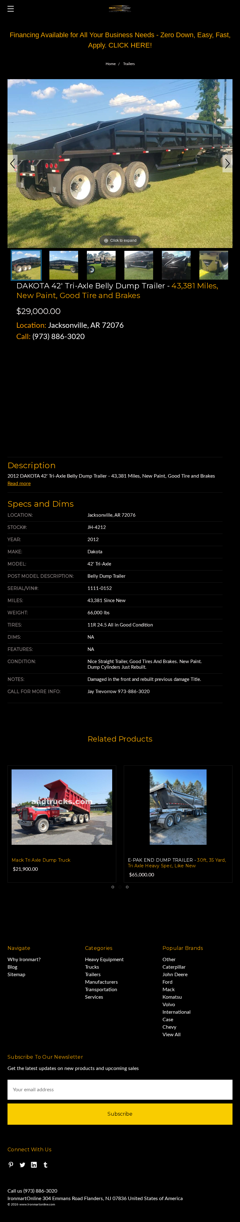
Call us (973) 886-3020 (32, 1191)
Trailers (93, 974)
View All (171, 1034)
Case (167, 1019)
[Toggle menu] (8, 8)
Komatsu (172, 997)
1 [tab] (113, 887)
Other (169, 959)
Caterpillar (174, 967)
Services (94, 997)
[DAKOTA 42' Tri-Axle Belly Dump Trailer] (138, 265)
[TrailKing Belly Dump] (101, 265)
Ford (167, 982)
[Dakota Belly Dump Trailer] (63, 265)
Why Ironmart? (24, 959)
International (176, 1012)
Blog (12, 967)
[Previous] (13, 163)
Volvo (168, 1004)
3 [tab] (127, 887)
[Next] (227, 163)
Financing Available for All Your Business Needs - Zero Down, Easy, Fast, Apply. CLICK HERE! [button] (120, 40)
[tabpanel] (93, 824)
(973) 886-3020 (58, 337)
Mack (168, 989)
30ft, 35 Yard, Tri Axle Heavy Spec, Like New (92, 863)
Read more (19, 483)
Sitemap (16, 974)
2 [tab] (120, 887)
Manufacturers (101, 982)
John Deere (175, 974)
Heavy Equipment (104, 959)
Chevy (169, 1027)
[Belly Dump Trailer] (26, 265)
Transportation (101, 989)
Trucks (92, 967)
